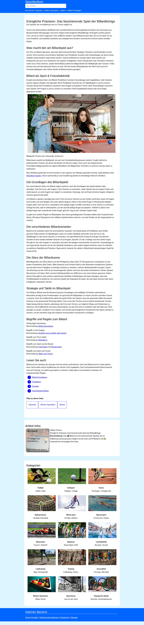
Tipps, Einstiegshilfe (40, 570)
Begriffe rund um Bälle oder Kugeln (52, 333)
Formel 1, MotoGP (40, 543)
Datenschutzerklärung (49, 617)
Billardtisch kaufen (33, 176)
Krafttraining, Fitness (70, 570)
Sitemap (74, 617)
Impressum (64, 617)
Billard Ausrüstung (45, 326)
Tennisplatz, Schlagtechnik (101, 489)
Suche (28, 617)
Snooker (35, 386)
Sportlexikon (34, 2)
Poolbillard (36, 382)
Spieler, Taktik (40, 489)
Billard (63, 10)
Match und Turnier (45, 354)
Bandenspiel (57, 347)
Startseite (38, 10)
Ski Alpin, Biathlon (70, 516)
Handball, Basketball (40, 516)
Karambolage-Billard (40, 391)
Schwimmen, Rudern (101, 516)
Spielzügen (43, 347)
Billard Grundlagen (39, 377)
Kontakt (35, 617)
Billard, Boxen (40, 597)
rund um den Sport (71, 597)
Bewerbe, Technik (101, 543)
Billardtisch (42, 340)
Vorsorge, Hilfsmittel (101, 570)
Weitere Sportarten (51, 10)
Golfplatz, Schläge (71, 489)
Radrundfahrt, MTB (71, 543)
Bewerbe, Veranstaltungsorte (101, 597)
